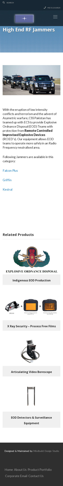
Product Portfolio (40, 469)
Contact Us (36, 476)
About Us (20, 469)
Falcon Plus (10, 170)
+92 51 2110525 (53, 8)
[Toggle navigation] (55, 16)
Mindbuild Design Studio (46, 451)
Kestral (7, 189)
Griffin (7, 180)
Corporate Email (16, 476)
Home (9, 469)
